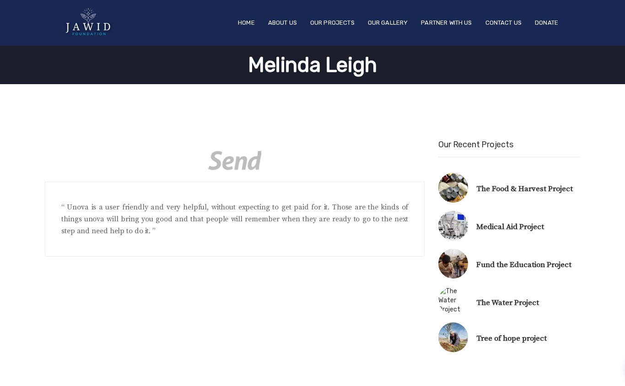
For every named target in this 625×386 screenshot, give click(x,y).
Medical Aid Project (510, 227)
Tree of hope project (511, 338)
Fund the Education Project (523, 265)
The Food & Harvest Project (524, 189)
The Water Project (507, 303)
